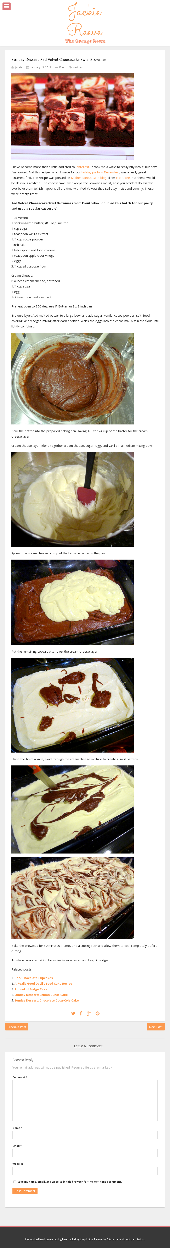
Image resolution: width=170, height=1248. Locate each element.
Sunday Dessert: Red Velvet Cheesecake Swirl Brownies (58, 59)
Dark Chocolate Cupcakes (34, 978)
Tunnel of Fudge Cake (31, 989)
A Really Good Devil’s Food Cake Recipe (43, 983)
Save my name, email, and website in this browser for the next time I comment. (69, 1181)
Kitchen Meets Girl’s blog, (89, 177)
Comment (19, 1077)
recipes (78, 67)
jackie (19, 67)
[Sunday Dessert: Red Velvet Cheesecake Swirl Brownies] (73, 1013)
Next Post (156, 1027)
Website (17, 1164)
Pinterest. (83, 167)
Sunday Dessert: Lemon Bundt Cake (41, 995)
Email (17, 1146)
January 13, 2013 (41, 67)
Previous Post (16, 1027)
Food (62, 67)
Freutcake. (123, 177)
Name (17, 1128)
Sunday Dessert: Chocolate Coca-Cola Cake (47, 1000)
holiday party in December (100, 172)
